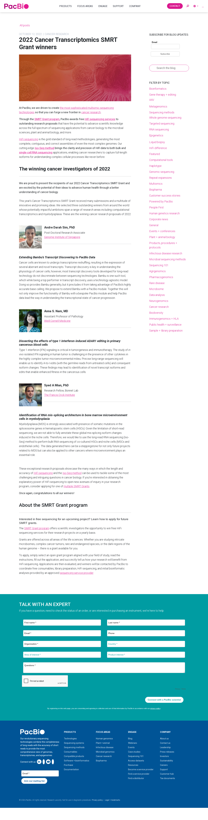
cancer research (91, 112)
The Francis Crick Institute (59, 395)
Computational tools (161, 160)
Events (131, 747)
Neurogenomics (158, 300)
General (153, 225)
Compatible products (74, 756)
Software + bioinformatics (76, 760)
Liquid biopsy (157, 142)
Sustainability (166, 760)
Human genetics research (164, 213)
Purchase (68, 765)
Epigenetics (156, 135)
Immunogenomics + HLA (164, 318)
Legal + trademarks (112, 800)
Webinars (132, 743)
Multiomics (155, 183)
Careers (164, 765)
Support (164, 769)
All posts (24, 25)
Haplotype (155, 165)
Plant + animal (103, 743)
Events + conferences (162, 231)
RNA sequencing (159, 129)
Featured (154, 154)
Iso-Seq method (72, 473)
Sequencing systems (74, 743)
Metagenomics (158, 106)
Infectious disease (104, 747)
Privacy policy (97, 800)
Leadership (165, 747)
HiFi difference (158, 148)
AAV (151, 99)
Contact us (165, 743)
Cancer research (159, 306)
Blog (130, 738)
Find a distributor (136, 778)
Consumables (70, 752)
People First (156, 207)
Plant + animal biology (162, 237)
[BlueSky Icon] (53, 761)
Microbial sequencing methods (167, 259)
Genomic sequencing (161, 171)
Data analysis (157, 295)
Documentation (71, 769)
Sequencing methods (161, 112)
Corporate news (158, 219)
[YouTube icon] (48, 761)
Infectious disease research (165, 253)
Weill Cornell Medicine (57, 320)
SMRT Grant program (36, 528)
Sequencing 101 (158, 265)
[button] (188, 6)
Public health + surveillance (165, 324)
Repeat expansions (160, 177)
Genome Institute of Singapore (62, 237)
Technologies (70, 738)
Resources (133, 765)
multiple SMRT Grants (76, 486)
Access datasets (136, 760)
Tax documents (167, 778)
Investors (164, 756)
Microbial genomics (105, 752)
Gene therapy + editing (162, 94)
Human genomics (104, 738)
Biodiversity (156, 312)
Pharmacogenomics (161, 277)
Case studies (134, 752)
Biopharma (155, 189)
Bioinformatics (157, 88)
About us (164, 738)
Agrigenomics (157, 271)
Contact (175, 6)
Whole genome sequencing (165, 117)
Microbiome (156, 289)
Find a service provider (138, 774)
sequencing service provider (76, 572)
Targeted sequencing (161, 123)
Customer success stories (164, 195)
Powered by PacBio (161, 201)
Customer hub (167, 774)
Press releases (167, 752)
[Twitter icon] (44, 761)
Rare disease (157, 283)
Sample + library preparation (166, 330)
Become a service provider (140, 769)
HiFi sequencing (28, 139)
